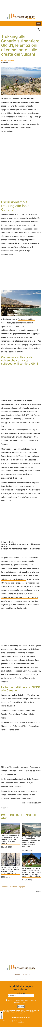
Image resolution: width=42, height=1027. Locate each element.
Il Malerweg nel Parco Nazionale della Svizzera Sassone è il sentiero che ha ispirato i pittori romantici (31, 842)
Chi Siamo (16, 974)
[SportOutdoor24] (21, 16)
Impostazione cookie (21, 979)
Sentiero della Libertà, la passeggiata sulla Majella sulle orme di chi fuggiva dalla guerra (10, 839)
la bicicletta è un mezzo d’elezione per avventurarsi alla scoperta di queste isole (19, 597)
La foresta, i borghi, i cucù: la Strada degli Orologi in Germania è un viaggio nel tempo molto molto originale (31, 872)
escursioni (13, 887)
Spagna (22, 887)
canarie (5, 887)
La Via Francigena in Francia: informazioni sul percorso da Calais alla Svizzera (10, 870)
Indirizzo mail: (21, 993)
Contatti (26, 974)
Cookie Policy (18, 1021)
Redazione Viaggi (7, 60)
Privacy (1, 1016)
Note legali (21, 1022)
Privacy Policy (7, 1021)
